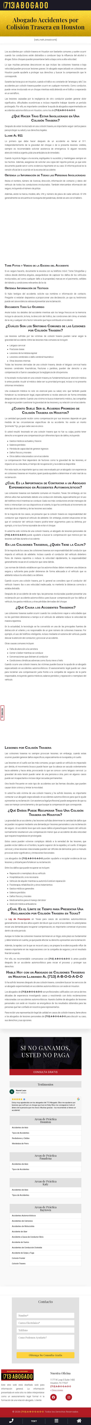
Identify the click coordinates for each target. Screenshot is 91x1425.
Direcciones (57, 1390)
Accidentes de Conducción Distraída (27, 1247)
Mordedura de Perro (20, 1143)
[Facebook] (53, 1397)
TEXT (34, 1421)
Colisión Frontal (18, 1258)
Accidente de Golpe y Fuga (23, 1253)
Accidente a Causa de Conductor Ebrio (27, 1237)
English (2, 712)
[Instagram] (69, 1397)
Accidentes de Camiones (22, 1221)
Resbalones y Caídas (21, 1138)
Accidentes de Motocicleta (23, 1226)
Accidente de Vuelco (20, 1242)
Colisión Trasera (18, 1263)
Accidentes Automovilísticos (24, 1215)
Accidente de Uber (19, 1231)
